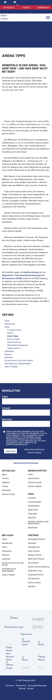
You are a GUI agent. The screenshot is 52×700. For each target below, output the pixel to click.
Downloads (32, 527)
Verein (7, 320)
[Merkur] (26, 658)
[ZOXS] (38, 626)
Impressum (10, 685)
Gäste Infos (33, 509)
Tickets (26, 7)
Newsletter (6, 490)
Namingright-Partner (36, 539)
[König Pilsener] (42, 658)
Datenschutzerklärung (33, 449)
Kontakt (30, 688)
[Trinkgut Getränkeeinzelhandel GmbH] (38, 617)
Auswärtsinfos (34, 505)
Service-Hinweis (34, 452)
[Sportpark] (29, 694)
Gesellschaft (10, 323)
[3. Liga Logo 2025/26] (25, 601)
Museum (8, 354)
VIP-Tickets (8, 7)
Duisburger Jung (35, 570)
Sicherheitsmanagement (17, 345)
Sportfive (31, 586)
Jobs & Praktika (11, 366)
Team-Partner (34, 551)
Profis (30, 474)
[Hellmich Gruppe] (10, 665)
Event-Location (13, 339)
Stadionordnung (30, 272)
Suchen (45, 2)
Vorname (6, 408)
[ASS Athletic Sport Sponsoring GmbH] (10, 653)
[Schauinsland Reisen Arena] (23, 694)
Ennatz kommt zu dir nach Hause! (19, 360)
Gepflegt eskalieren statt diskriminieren (38, 522)
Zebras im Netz (8, 494)
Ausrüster (32, 543)
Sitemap (22, 688)
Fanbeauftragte (34, 501)
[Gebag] (26, 666)
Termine (5, 478)
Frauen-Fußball (34, 486)
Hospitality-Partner (36, 574)
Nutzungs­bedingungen (37, 685)
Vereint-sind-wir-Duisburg (38, 566)
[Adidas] (14, 617)
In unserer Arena (14, 330)
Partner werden (34, 582)
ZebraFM (32, 517)
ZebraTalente (33, 478)
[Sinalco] (42, 643)
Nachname (7, 419)
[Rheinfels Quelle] (26, 642)
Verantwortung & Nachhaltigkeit (18, 363)
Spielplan (6, 482)
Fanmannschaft (34, 482)
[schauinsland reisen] (14, 627)
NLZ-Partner (33, 562)
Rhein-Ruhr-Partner (36, 558)
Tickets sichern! (13, 348)
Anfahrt (10, 333)
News (4, 474)
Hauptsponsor (34, 547)
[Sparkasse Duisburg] (42, 666)
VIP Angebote (34, 578)
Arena (7, 326)
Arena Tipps (12, 336)
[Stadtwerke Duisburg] (10, 643)
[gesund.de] (26, 634)
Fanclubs (32, 498)
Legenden (9, 357)
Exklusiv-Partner (35, 554)
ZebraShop (43, 7)
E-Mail (5, 397)
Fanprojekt (32, 513)
